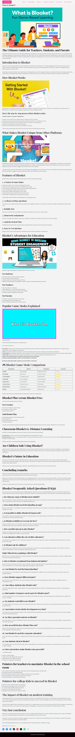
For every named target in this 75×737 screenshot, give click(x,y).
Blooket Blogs (31, 2)
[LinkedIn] (7, 729)
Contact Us (39, 2)
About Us (24, 2)
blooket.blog (12, 725)
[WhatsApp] (24, 729)
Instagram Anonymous (48, 2)
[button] (7, 2)
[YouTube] (17, 729)
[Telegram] (10, 729)
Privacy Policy (59, 2)
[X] (21, 729)
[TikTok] (14, 729)
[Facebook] (3, 729)
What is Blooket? (68, 2)
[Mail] (28, 729)
